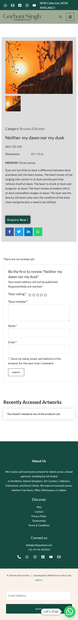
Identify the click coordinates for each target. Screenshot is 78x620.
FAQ (39, 507)
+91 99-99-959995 (39, 549)
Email (12, 342)
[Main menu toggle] (70, 17)
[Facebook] (20, 5)
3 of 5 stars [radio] (37, 295)
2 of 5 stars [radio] (33, 295)
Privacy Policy (39, 516)
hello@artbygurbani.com (39, 545)
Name (12, 325)
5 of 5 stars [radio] (45, 295)
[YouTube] (34, 5)
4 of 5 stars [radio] (41, 295)
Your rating (17, 294)
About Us (39, 461)
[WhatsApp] (5, 5)
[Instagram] (27, 5)
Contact (39, 511)
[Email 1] (12, 5)
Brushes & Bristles (32, 129)
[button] (60, 17)
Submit (39, 609)
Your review (18, 302)
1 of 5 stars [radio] (30, 295)
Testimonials (39, 520)
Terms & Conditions (39, 525)
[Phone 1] (19, 557)
